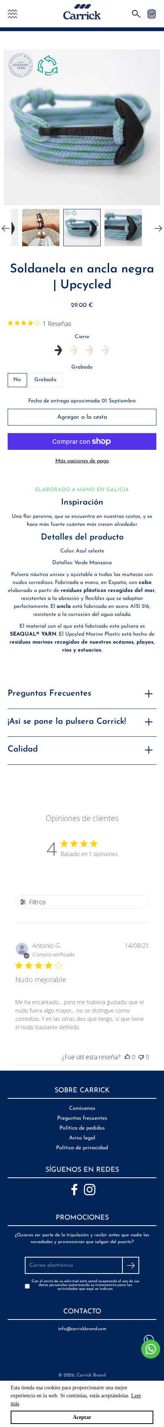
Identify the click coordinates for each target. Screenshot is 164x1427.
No (17, 380)
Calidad (23, 749)
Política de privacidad (82, 1148)
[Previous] (5, 227)
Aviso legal (82, 1138)
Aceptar (82, 1417)
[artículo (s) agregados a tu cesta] (151, 13)
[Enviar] (130, 1265)
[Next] (158, 227)
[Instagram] (89, 1189)
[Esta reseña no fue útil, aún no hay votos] (141, 1057)
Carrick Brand (91, 1375)
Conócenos (82, 1108)
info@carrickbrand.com (82, 1329)
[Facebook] (74, 1189)
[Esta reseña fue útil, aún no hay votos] (127, 1057)
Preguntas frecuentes (82, 1118)
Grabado (82, 367)
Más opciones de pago (82, 461)
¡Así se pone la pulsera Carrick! (67, 722)
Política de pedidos (82, 1128)
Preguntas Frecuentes (49, 694)
